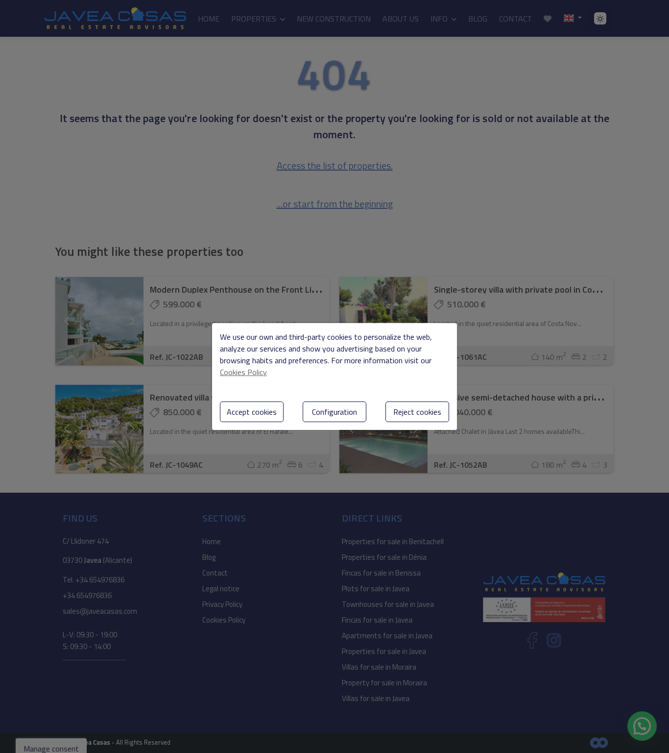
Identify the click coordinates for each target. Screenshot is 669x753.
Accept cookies (252, 412)
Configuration (334, 412)
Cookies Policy (243, 372)
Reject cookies (417, 412)
